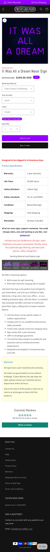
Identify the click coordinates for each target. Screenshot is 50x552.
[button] (3, 9)
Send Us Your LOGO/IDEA (15, 505)
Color (4, 106)
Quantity (5, 124)
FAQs (7, 454)
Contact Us (9, 449)
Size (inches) (7, 95)
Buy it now (25, 145)
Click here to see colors (12, 119)
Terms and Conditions (14, 489)
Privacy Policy (10, 466)
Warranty (9, 471)
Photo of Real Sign (13, 483)
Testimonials (10, 460)
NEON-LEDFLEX (27, 547)
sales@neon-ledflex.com (21, 529)
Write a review (25, 425)
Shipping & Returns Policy (15, 477)
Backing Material (9, 83)
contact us (24, 235)
